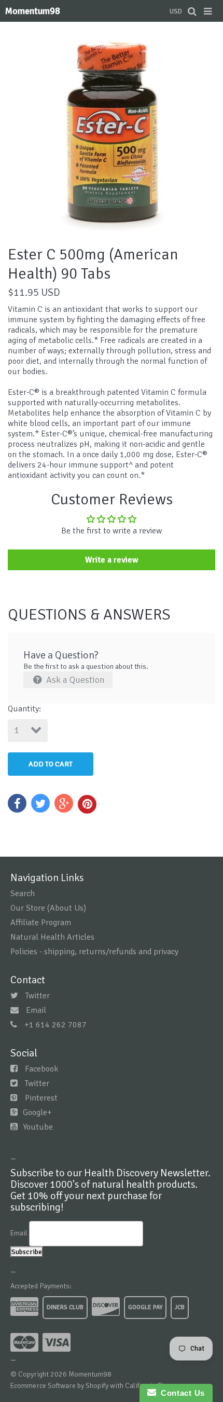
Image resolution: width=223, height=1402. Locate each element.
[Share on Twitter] (40, 803)
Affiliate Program (40, 922)
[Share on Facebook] (17, 803)
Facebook (41, 1069)
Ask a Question (74, 679)
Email (36, 1010)
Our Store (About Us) (48, 908)
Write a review (111, 560)
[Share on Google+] (63, 803)
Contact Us (180, 1393)
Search (22, 893)
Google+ (37, 1112)
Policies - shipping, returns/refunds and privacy (94, 951)
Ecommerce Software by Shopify (59, 1385)
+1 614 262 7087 (55, 1025)
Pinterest (41, 1098)
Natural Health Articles (52, 937)
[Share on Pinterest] (87, 804)
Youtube (38, 1127)
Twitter (37, 996)
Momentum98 (32, 11)
